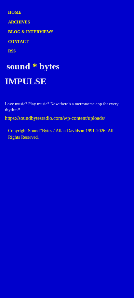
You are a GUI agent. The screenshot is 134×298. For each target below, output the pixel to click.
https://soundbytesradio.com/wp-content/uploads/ (55, 118)
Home (14, 12)
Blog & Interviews (30, 31)
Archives (19, 22)
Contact (18, 41)
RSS (12, 51)
